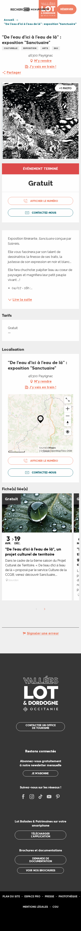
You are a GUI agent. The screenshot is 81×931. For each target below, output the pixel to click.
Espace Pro (32, 896)
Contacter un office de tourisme (41, 726)
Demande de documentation (40, 860)
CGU (55, 907)
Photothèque (68, 896)
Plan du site (11, 896)
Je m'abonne (40, 773)
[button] (20, 9)
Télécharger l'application (40, 835)
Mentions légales (35, 907)
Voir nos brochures (40, 870)
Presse (49, 896)
